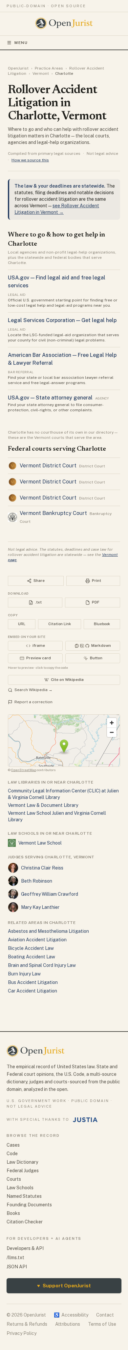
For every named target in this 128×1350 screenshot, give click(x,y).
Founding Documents (29, 1204)
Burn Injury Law (24, 973)
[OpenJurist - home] (64, 23)
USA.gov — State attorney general (50, 398)
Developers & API (25, 1248)
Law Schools (20, 1187)
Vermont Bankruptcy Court (53, 513)
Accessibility (71, 1315)
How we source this (30, 160)
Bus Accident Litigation (33, 982)
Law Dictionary (22, 1162)
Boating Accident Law (31, 956)
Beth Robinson (36, 881)
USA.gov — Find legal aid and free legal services (56, 282)
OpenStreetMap (23, 770)
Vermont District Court (48, 465)
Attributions (67, 1324)
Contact (105, 1315)
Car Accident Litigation (32, 990)
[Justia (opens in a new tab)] (85, 1119)
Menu (21, 42)
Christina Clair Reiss (42, 867)
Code (12, 1153)
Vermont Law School (40, 843)
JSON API (17, 1266)
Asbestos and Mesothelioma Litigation (48, 931)
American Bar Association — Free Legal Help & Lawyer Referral (62, 359)
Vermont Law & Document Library (43, 805)
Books (13, 1213)
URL (21, 624)
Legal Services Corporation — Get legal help (62, 320)
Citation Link (59, 624)
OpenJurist (18, 68)
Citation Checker (25, 1221)
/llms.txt (15, 1257)
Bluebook (102, 624)
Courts (14, 1179)
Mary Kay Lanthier (40, 907)
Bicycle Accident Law (31, 948)
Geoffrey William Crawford (49, 894)
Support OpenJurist (64, 1285)
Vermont (40, 73)
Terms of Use (102, 1324)
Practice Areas (49, 68)
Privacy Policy (21, 1333)
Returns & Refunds (27, 1324)
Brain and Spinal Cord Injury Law (42, 965)
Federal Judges (23, 1170)
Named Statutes (24, 1196)
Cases (13, 1145)
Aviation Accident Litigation (37, 939)
